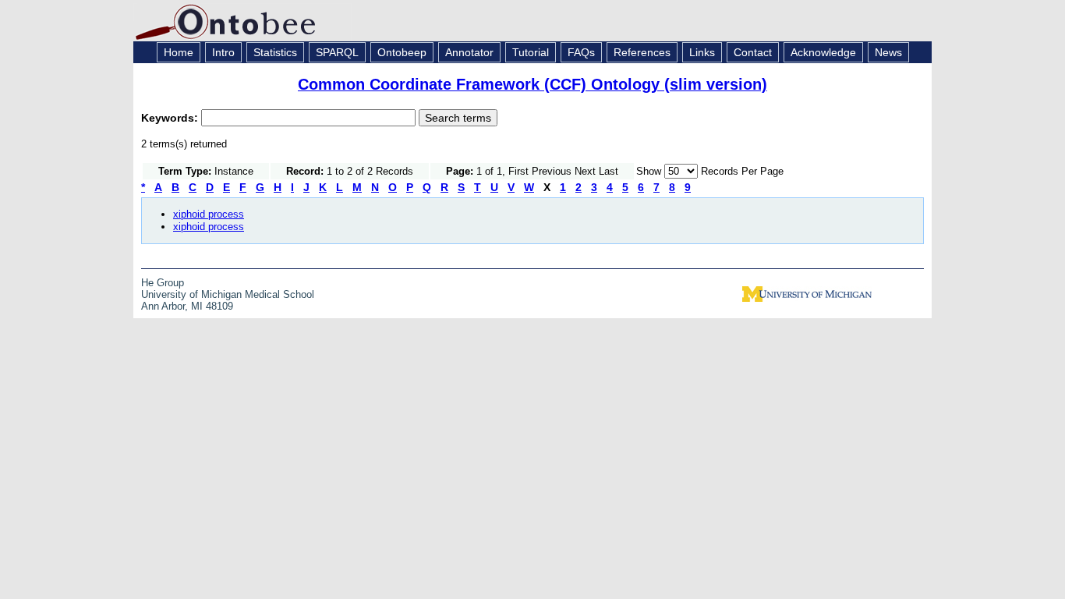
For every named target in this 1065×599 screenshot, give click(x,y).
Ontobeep (401, 52)
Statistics (275, 52)
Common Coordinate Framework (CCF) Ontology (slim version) (532, 84)
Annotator (469, 52)
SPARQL (337, 52)
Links (702, 52)
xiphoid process (208, 214)
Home (178, 52)
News (888, 52)
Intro (223, 52)
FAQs (581, 52)
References (642, 52)
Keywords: (171, 118)
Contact (753, 52)
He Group (162, 283)
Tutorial (530, 52)
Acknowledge (823, 52)
